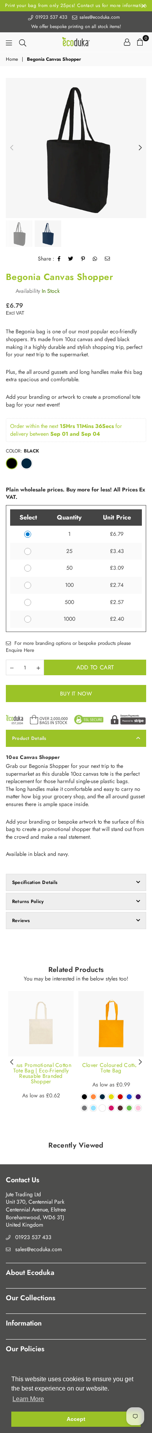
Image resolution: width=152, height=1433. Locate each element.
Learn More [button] (28, 1399)
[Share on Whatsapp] (95, 259)
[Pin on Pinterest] (83, 259)
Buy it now (76, 693)
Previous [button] (12, 148)
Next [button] (140, 148)
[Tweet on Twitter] (71, 259)
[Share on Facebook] (59, 259)
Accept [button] (76, 1419)
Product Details (29, 738)
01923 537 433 (50, 17)
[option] (76, 148)
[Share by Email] (107, 259)
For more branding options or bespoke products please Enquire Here (68, 647)
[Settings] (127, 42)
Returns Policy (28, 901)
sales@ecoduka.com (99, 17)
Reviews (21, 920)
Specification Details (34, 882)
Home (12, 59)
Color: (22, 451)
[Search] (23, 42)
